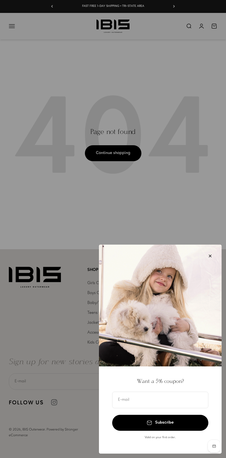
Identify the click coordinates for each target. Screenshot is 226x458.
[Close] (210, 256)
